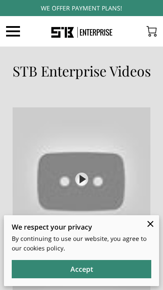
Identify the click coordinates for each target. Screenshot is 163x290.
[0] (151, 31)
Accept (81, 269)
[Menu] (13, 31)
